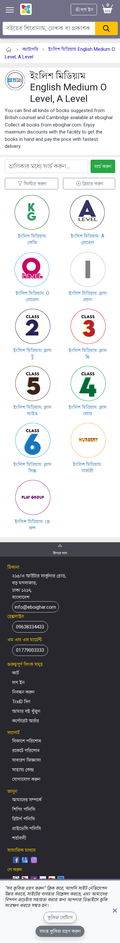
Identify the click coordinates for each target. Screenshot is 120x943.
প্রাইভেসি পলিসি (26, 828)
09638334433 (30, 627)
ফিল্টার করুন (35, 183)
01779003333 (30, 650)
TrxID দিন (21, 701)
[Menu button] (10, 10)
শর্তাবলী (19, 838)
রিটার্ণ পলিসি (23, 819)
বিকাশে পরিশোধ (26, 741)
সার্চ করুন (102, 166)
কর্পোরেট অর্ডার (25, 721)
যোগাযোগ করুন (26, 779)
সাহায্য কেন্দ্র (23, 769)
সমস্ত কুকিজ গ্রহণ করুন (60, 931)
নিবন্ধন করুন (23, 692)
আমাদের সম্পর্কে (27, 799)
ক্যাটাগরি (30, 49)
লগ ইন (86, 9)
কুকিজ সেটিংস (60, 917)
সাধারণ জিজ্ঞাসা (26, 760)
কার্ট (15, 673)
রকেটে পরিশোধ (26, 750)
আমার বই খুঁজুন (26, 711)
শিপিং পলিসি (23, 809)
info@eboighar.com (35, 607)
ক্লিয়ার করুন (92, 183)
